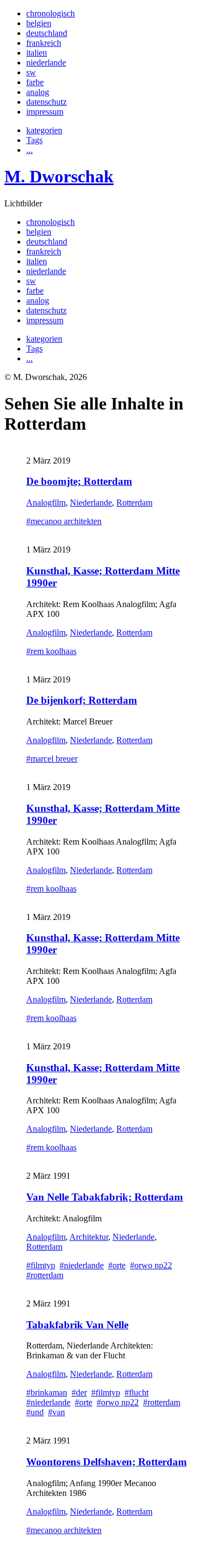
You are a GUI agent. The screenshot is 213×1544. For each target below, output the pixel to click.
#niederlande (82, 1265)
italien (36, 52)
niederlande (46, 62)
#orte (117, 1265)
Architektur (88, 1237)
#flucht (137, 1392)
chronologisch (50, 13)
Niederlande (91, 502)
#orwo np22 (151, 1265)
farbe (35, 82)
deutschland (46, 33)
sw (31, 72)
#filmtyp (40, 1265)
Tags (34, 140)
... (29, 150)
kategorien (44, 130)
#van (56, 1412)
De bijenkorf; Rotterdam (81, 700)
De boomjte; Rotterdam (79, 481)
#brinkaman (46, 1392)
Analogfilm (46, 502)
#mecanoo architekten (64, 521)
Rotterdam (134, 502)
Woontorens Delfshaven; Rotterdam (106, 1462)
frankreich (43, 42)
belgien (38, 23)
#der (79, 1392)
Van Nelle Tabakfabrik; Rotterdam (104, 1197)
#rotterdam (44, 1275)
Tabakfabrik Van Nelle (77, 1325)
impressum (44, 111)
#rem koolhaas (51, 651)
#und (35, 1412)
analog (37, 92)
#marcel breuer (52, 758)
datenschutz (46, 101)
